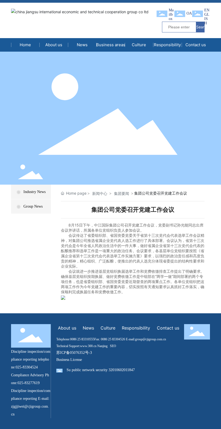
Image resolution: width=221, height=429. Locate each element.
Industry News (34, 192)
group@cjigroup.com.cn (150, 339)
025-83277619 (29, 383)
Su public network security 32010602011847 (101, 370)
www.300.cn (88, 346)
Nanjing (102, 346)
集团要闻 (121, 193)
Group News (33, 206)
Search (200, 28)
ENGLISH (206, 16)
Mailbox (171, 14)
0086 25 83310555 (82, 339)
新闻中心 (99, 193)
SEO (113, 346)
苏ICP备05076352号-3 (74, 353)
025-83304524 (27, 367)
